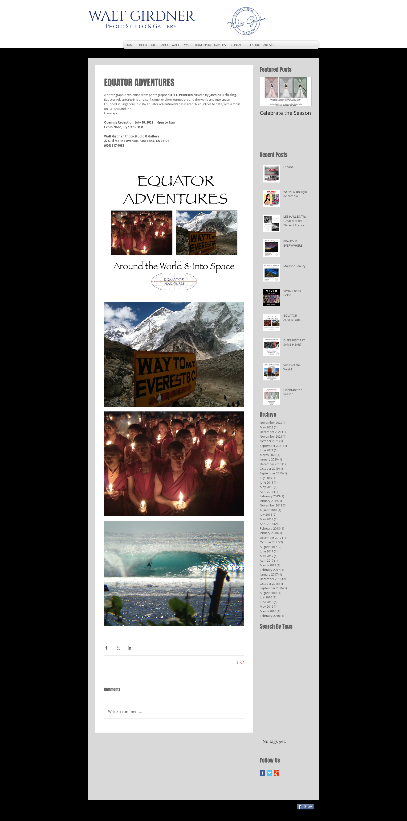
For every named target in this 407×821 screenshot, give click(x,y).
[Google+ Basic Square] (276, 773)
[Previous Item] (267, 91)
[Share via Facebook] (106, 648)
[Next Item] (304, 91)
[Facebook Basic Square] (262, 773)
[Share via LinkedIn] (129, 648)
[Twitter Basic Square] (269, 773)
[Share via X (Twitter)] (118, 648)
